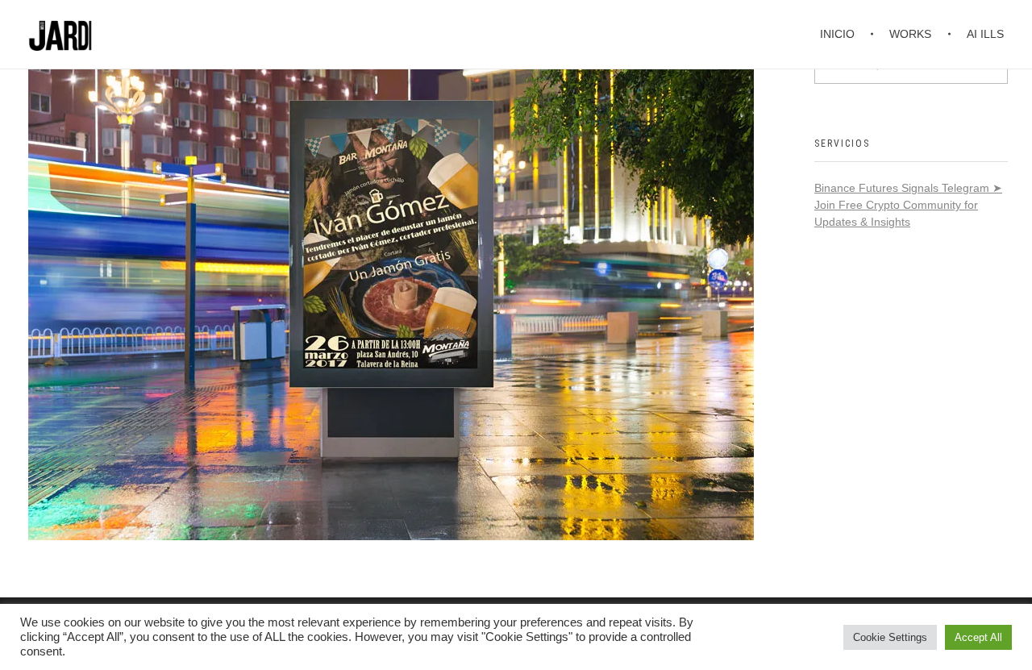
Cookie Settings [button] (890, 637)
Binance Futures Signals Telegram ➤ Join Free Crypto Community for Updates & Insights (908, 204)
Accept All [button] (978, 637)
